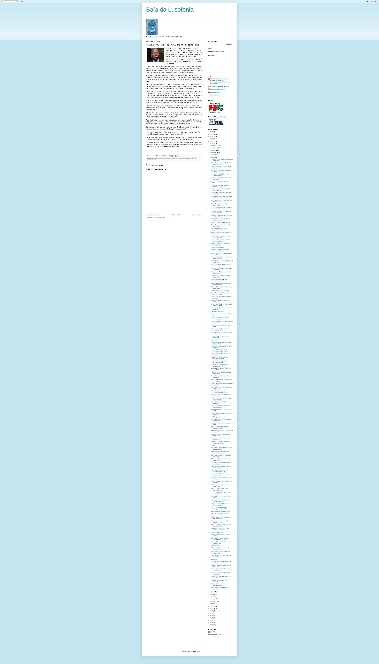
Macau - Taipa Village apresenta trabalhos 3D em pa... (220, 489)
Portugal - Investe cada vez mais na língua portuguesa (220, 244)
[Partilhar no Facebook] (176, 156)
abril (212, 596)
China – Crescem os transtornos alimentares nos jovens (219, 584)
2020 (211, 606)
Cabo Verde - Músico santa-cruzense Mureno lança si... (221, 167)
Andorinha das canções (217, 247)
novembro (214, 148)
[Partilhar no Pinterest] (178, 156)
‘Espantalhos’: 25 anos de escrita (220, 290)
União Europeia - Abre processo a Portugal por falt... (220, 329)
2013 (211, 622)
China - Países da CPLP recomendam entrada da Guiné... (221, 304)
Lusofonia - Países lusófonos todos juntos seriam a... (220, 435)
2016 (211, 615)
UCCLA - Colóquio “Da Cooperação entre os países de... (220, 518)
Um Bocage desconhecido (218, 417)
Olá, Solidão (214, 340)
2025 (211, 134)
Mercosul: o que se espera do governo (221, 222)
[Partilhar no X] (174, 156)
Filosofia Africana (215, 92)
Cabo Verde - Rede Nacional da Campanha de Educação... (219, 538)
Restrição (154, 159)
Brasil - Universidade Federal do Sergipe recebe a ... (220, 318)
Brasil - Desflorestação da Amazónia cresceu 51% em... (221, 293)
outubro (213, 150)
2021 (211, 143)
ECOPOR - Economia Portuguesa (219, 86)
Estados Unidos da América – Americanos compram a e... (219, 280)
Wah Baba (214, 559)
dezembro (214, 145)
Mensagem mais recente (153, 215)
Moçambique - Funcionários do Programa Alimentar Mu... (219, 470)
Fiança (213, 445)
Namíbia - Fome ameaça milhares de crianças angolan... (221, 212)
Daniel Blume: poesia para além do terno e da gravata (220, 504)
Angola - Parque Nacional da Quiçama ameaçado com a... (221, 257)
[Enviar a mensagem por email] (170, 156)
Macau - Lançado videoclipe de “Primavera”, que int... (219, 182)
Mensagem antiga (197, 215)
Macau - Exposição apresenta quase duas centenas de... (221, 525)
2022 (211, 141)
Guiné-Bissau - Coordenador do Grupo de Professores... (221, 163)
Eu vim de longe (215, 545)
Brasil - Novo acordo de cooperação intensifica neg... (221, 225)
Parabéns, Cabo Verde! (217, 532)
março (213, 599)
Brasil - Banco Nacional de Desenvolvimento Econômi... (219, 391)
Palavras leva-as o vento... (217, 89)
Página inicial (176, 215)
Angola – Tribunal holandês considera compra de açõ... (221, 542)
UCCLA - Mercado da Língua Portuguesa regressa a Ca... (219, 350)
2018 (211, 611)
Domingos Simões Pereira (164, 158)
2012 (211, 625)
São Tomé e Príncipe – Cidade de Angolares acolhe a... (220, 548)
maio (212, 594)
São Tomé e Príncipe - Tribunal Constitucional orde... (219, 229)
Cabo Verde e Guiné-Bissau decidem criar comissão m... (221, 467)
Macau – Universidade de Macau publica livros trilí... (220, 427)
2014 (211, 620)
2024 (211, 136)
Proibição (149, 159)
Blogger (199, 651)
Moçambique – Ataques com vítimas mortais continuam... (220, 521)
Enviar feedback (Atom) (159, 217)
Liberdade (185, 158)
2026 (211, 132)
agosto (213, 154)
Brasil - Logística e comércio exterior (221, 511)
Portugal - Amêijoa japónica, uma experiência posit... (220, 174)
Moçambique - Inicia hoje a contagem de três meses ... (221, 373)
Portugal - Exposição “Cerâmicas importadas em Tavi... (220, 442)
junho (213, 592)
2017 (211, 613)
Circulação (154, 158)
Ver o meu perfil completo (215, 634)
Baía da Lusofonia (170, 9)
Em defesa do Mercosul (217, 311)
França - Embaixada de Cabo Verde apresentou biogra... (220, 240)
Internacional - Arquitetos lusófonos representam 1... (220, 474)
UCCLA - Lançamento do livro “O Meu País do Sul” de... (221, 493)
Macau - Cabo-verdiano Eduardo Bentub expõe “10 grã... (220, 514)
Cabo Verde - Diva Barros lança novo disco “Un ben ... (221, 354)
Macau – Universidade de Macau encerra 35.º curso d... (220, 186)
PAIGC (194, 158)
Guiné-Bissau (178, 158)
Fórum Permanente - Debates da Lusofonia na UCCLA (220, 529)
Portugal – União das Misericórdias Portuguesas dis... (220, 452)
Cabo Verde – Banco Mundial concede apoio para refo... (221, 448)
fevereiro (213, 601)
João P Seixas (214, 632)
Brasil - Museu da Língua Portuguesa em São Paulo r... (221, 204)
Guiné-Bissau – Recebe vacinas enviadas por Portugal (219, 365)
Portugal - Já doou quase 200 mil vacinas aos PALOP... (220, 250)
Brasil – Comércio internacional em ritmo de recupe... (220, 406)
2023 (211, 139)
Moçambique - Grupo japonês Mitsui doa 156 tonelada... (221, 399)
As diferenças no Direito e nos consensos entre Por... (219, 588)
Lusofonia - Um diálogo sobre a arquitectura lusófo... (219, 361)
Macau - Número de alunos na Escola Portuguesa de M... (221, 236)
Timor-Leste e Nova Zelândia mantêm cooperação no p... (221, 485)
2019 (211, 608)
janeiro (213, 603)
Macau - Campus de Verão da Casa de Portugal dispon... (221, 569)
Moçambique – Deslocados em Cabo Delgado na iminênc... (221, 500)
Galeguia (173, 158)
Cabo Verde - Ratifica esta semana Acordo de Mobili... (220, 219)
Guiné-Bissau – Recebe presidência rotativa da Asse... (221, 463)
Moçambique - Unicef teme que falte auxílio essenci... (221, 189)
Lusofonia (190, 158)
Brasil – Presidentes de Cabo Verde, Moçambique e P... (221, 284)
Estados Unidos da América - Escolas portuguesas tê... (221, 343)
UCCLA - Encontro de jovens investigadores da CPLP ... (219, 508)
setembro (214, 152)
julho (212, 157)
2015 (211, 618)
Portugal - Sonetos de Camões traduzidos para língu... (219, 358)
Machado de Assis (215, 95)
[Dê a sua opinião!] (172, 156)
